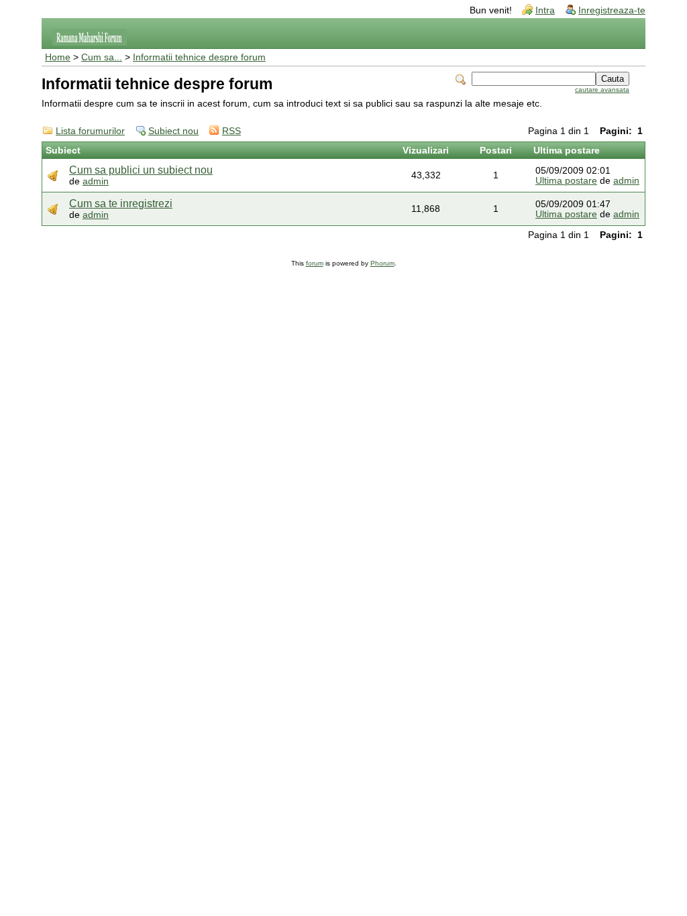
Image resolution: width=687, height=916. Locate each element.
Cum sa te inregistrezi (120, 203)
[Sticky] (53, 175)
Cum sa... (101, 57)
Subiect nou (173, 131)
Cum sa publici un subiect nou (141, 170)
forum (314, 263)
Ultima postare (566, 181)
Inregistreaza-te (611, 10)
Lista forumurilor (90, 131)
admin (96, 181)
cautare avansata (602, 89)
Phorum (382, 263)
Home (57, 57)
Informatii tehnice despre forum (199, 57)
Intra (545, 10)
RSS (231, 131)
